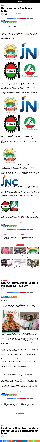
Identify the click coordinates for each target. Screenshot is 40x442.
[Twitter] (4, 22)
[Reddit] (14, 22)
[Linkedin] (6, 22)
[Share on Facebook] (10, 18)
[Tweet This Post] (16, 18)
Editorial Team (8, 14)
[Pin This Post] (23, 18)
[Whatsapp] (10, 22)
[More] (16, 22)
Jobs (10, 232)
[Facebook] (2, 22)
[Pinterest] (8, 22)
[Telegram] (12, 22)
